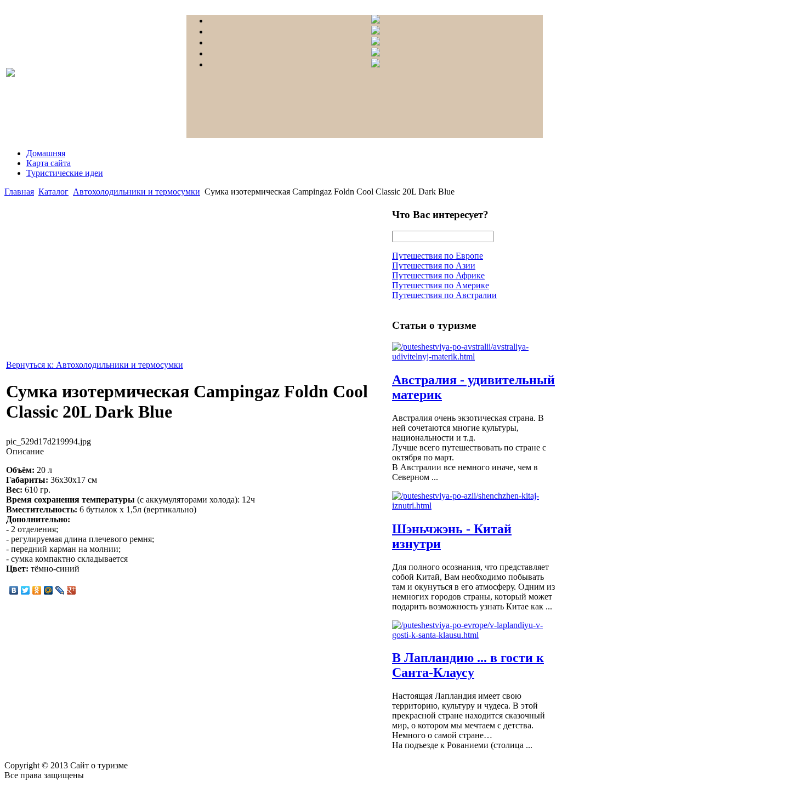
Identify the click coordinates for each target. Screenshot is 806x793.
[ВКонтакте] (14, 590)
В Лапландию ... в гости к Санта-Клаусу (468, 665)
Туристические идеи (64, 173)
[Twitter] (25, 590)
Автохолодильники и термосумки (136, 191)
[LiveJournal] (60, 590)
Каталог (53, 191)
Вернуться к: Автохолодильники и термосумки (94, 364)
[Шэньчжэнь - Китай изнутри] (474, 505)
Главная (19, 191)
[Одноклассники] (37, 590)
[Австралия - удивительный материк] (474, 356)
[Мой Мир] (48, 590)
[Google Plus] (71, 590)
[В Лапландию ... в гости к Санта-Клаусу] (474, 635)
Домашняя (45, 153)
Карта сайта (48, 163)
